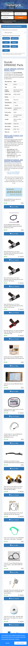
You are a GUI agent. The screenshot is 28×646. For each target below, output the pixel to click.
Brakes (6, 46)
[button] (14, 198)
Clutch (6, 50)
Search (21, 17)
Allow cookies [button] (20, 643)
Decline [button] (7, 643)
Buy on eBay (14, 207)
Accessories (6, 38)
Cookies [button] (17, 639)
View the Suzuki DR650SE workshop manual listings (13, 172)
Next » (17, 632)
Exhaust (14, 46)
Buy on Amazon (14, 260)
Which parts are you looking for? (10, 30)
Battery (14, 42)
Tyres (6, 42)
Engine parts (15, 38)
